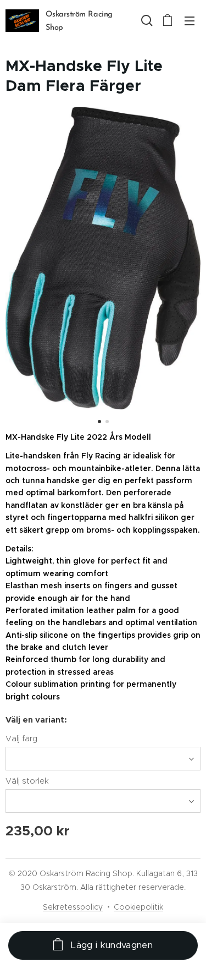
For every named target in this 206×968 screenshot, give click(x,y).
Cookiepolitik (138, 907)
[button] (146, 20)
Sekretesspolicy (73, 907)
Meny (190, 20)
